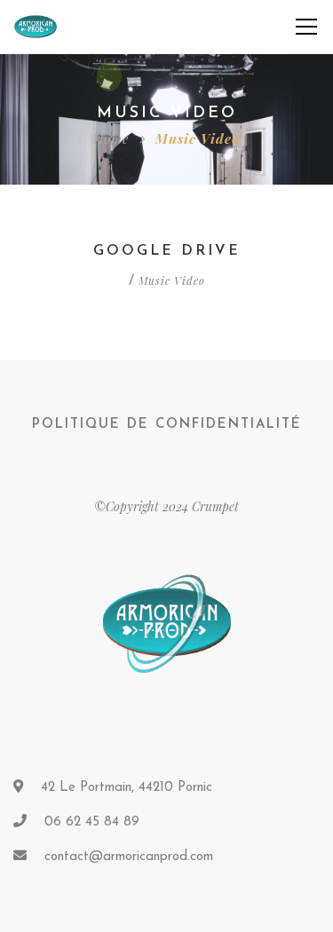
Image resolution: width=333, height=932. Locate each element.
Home (111, 138)
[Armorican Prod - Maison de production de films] (35, 26)
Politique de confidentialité (167, 424)
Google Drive (167, 251)
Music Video (172, 280)
